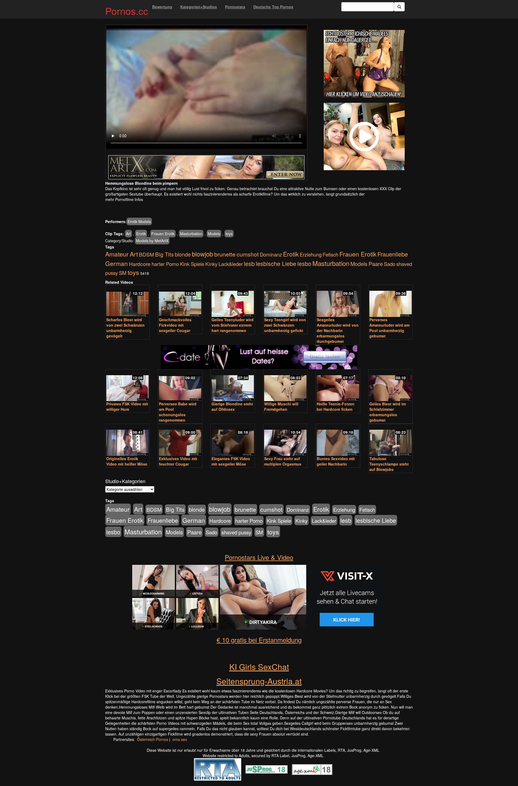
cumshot (248, 254)
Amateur (117, 254)
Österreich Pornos (152, 739)
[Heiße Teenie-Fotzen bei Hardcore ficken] (338, 385)
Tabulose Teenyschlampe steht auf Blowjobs (389, 464)
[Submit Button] (399, 6)
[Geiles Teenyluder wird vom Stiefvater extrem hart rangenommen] (233, 301)
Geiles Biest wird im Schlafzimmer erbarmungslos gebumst (387, 412)
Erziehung (311, 254)
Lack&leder (231, 263)
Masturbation (191, 233)
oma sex (179, 739)
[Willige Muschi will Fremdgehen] (285, 385)
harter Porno (165, 263)
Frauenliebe (392, 254)
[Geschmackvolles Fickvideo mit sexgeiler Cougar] (180, 301)
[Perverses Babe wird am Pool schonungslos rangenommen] (180, 385)
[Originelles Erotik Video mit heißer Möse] (127, 440)
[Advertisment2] (364, 136)
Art (128, 233)
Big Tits (164, 254)
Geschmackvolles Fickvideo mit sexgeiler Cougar (175, 325)
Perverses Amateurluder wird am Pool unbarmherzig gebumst (389, 328)
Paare (376, 264)
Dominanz (271, 254)
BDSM (146, 254)
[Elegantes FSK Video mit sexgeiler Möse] (233, 440)
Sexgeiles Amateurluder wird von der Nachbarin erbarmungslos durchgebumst (338, 330)
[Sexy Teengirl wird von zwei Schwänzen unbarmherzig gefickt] (285, 301)
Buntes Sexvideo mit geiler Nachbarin (336, 461)
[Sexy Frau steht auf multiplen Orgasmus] (285, 440)
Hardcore (140, 263)
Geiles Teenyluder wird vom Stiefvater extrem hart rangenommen (233, 325)
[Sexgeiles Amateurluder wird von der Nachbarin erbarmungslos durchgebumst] (338, 301)
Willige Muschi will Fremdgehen (281, 406)
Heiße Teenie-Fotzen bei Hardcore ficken (336, 406)
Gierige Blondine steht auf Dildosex (232, 406)
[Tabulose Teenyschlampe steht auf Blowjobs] (390, 440)
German (116, 263)
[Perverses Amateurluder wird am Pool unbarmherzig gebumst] (390, 301)
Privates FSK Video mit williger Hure (127, 406)
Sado (389, 263)
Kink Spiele (192, 263)
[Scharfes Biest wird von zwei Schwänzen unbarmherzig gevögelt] (127, 301)
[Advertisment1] (364, 63)
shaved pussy (236, 532)
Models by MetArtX (152, 240)
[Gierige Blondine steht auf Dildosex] (233, 385)
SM (123, 272)
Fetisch (330, 254)
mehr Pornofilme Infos (124, 199)
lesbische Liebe (276, 263)
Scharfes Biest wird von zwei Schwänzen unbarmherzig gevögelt (125, 328)
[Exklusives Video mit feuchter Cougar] (180, 440)
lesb (249, 263)
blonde (183, 254)
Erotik (141, 233)
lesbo (304, 263)
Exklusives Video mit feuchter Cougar (178, 461)
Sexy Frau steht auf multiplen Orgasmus (282, 461)
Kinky (211, 263)
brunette (225, 254)
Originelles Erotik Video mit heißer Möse (126, 461)
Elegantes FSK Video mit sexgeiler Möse (231, 461)
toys (229, 233)
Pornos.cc (126, 11)
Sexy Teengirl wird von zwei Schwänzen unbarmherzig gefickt (285, 325)
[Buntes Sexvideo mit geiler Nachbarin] (338, 440)
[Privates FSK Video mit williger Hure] (127, 385)
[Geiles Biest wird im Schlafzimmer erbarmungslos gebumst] (390, 385)
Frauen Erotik (163, 233)
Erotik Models (139, 221)
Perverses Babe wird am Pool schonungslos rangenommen (177, 412)
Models (214, 233)
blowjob (202, 253)
